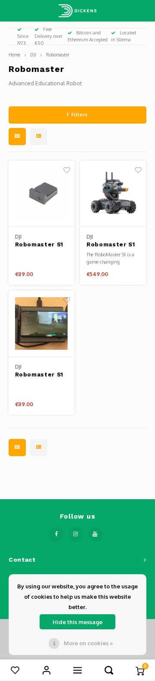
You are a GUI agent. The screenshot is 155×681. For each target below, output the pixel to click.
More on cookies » (88, 643)
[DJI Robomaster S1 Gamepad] (41, 324)
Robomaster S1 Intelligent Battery (39, 245)
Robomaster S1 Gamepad (39, 375)
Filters (79, 115)
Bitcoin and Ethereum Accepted (88, 36)
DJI (33, 54)
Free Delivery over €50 (48, 36)
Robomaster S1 (111, 244)
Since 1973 (22, 39)
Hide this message (77, 622)
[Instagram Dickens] (75, 534)
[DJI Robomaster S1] (113, 194)
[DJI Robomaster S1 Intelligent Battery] (41, 194)
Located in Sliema (123, 36)
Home (14, 54)
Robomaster (57, 54)
